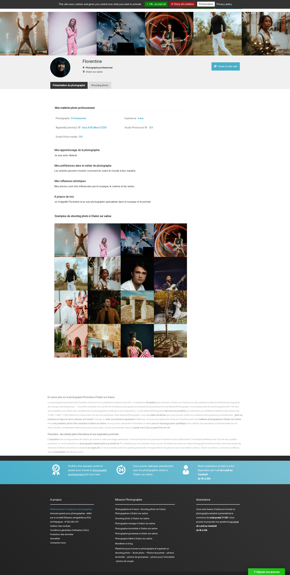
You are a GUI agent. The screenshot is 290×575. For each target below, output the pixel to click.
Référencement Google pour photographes (71, 509)
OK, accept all (157, 4)
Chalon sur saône (94, 72)
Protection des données (61, 534)
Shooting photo (99, 85)
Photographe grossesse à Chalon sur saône (136, 533)
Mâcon (236, 447)
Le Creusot (224, 447)
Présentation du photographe (69, 85)
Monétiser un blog (124, 543)
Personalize (206, 4)
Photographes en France (127, 509)
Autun (197, 447)
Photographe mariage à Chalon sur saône (135, 523)
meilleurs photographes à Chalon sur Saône (220, 419)
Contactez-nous (58, 542)
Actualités (55, 538)
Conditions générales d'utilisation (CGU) (69, 530)
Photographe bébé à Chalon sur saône (133, 538)
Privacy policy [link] (224, 4)
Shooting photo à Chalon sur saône (132, 518)
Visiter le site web (226, 66)
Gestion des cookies (60, 526)
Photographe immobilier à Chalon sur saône (136, 528)
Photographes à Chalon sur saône (131, 513)
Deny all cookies (183, 4)
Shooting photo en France (153, 509)
